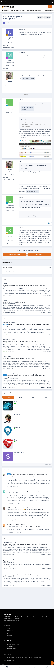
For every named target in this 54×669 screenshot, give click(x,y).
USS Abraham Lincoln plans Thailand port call (20, 508)
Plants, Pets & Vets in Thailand (32, 526)
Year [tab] (33, 397)
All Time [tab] (45, 397)
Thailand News (10, 643)
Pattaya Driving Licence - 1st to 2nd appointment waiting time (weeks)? (25, 285)
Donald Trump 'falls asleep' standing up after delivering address (28, 324)
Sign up (6, 620)
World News (10, 646)
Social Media (10, 650)
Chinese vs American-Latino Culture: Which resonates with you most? (25, 544)
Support (9, 633)
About (8, 628)
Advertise (9, 635)
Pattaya (5, 283)
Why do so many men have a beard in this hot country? (20, 575)
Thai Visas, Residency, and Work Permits (30, 23)
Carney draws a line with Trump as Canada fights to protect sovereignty (24, 376)
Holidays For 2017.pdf (28, 78)
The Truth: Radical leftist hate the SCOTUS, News (18, 358)
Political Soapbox (7, 356)
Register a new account (14, 254)
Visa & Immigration (11, 648)
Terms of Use (10, 630)
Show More (47, 464)
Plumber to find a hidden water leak (14, 302)
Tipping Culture (8, 561)
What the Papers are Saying (9, 322)
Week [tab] (8, 397)
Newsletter (9, 632)
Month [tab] (20, 397)
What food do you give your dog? (16, 524)
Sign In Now (39, 254)
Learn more (2, 2)
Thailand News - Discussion (36, 509)
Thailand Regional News (13, 644)
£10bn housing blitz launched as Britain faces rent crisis (20, 341)
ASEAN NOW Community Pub (9, 542)
